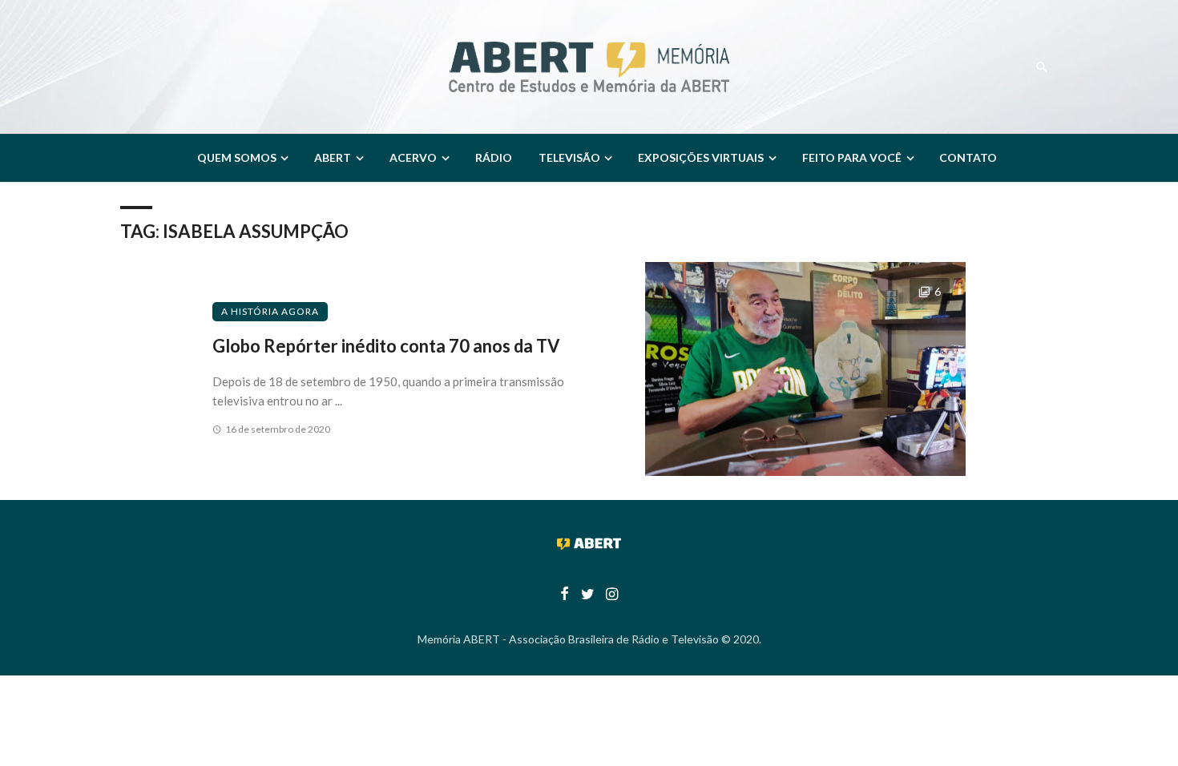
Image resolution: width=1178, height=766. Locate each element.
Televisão (569, 157)
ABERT (332, 157)
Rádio (493, 157)
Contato (968, 157)
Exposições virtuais (701, 157)
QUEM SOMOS (236, 157)
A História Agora (270, 311)
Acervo (413, 157)
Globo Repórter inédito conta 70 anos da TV (386, 346)
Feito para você (852, 157)
